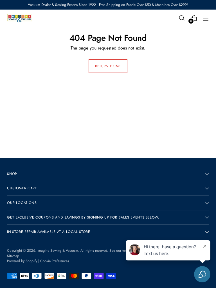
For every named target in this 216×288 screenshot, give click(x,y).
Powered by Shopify (22, 261)
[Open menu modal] (206, 18)
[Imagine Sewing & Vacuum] (19, 18)
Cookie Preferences (54, 261)
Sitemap (13, 255)
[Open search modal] (182, 18)
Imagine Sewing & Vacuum (57, 250)
